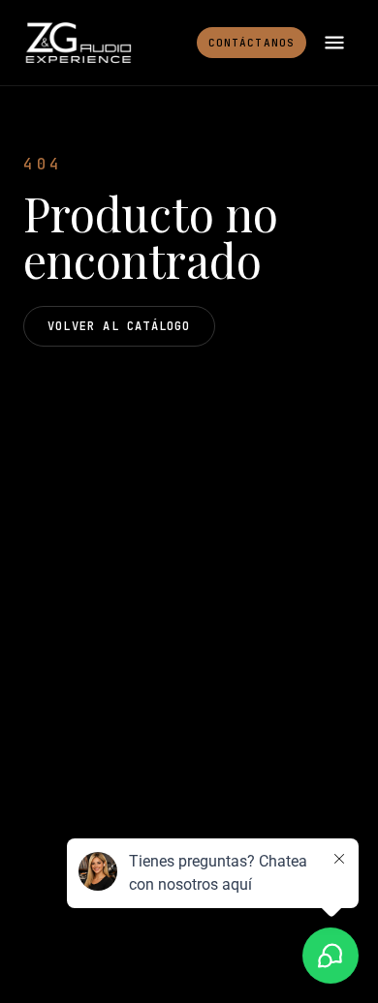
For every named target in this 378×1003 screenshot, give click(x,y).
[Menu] (334, 42)
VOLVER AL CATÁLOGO (119, 326)
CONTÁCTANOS (251, 42)
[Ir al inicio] (77, 42)
